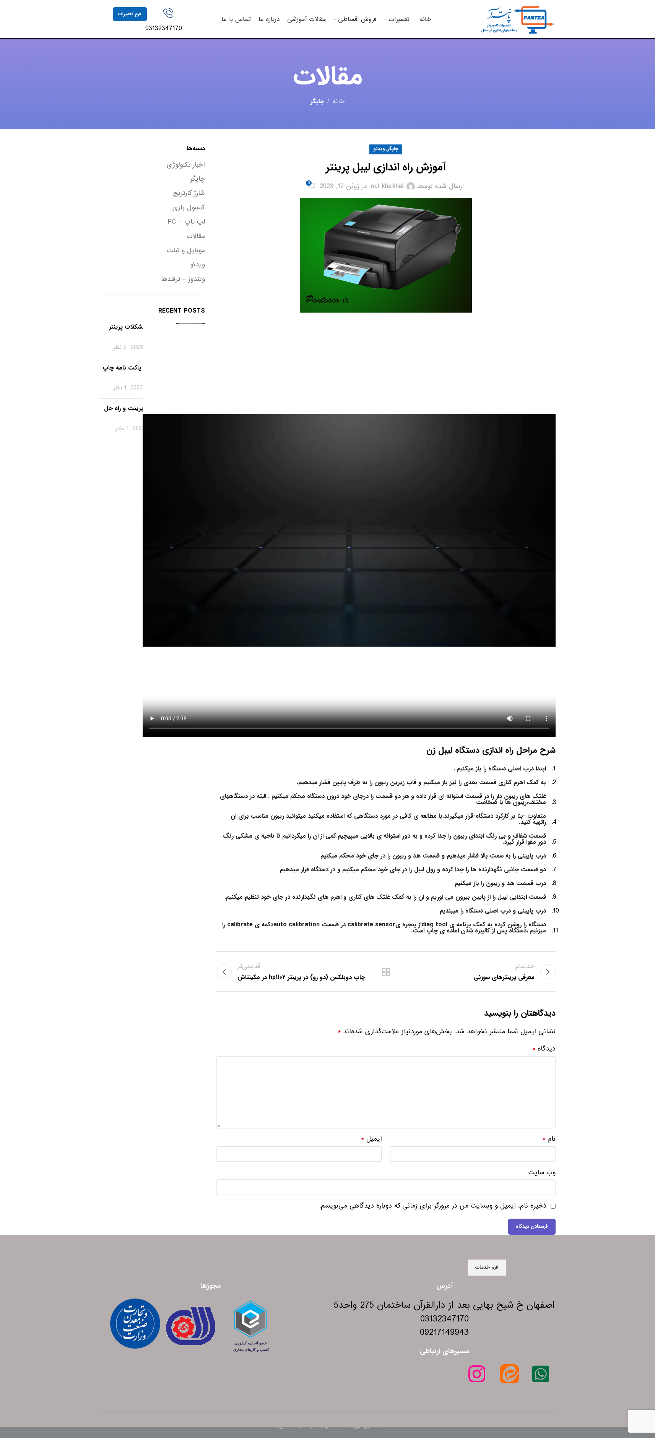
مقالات (196, 236)
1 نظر (119, 387)
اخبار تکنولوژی (186, 165)
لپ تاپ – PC (186, 222)
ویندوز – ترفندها (183, 279)
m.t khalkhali (388, 186)
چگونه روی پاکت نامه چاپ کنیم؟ (136, 372)
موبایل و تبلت (186, 250)
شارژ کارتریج (189, 193)
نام (548, 1139)
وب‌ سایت (542, 1173)
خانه (338, 102)
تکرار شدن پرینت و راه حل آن (137, 413)
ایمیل (371, 1139)
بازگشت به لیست (386, 971)
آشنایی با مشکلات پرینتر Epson (140, 331)
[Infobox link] (168, 21)
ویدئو (379, 149)
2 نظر (120, 347)
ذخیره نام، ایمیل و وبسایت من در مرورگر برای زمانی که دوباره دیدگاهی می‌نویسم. (432, 1206)
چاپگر (317, 101)
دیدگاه (544, 1049)
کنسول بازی (188, 208)
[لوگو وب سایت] (517, 19)
